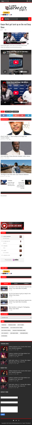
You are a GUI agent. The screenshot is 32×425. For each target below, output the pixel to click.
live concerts (4, 333)
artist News (8, 111)
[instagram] (30, 1)
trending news (12, 324)
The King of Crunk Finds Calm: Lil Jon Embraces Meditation (15, 174)
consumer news (24, 333)
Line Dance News (14, 333)
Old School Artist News (16, 327)
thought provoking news (19, 330)
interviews (15, 111)
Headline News (4, 327)
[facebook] (27, 1)
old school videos (6, 330)
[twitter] (29, 1)
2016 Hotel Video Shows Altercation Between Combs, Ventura (15, 156)
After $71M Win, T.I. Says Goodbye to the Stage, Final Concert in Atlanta (14, 137)
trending (3, 324)
